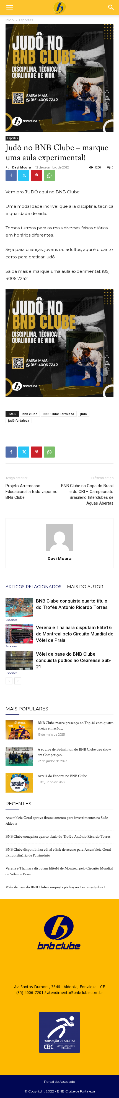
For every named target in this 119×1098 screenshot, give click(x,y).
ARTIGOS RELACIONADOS (33, 586)
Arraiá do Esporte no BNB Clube (62, 775)
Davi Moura (21, 167)
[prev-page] (9, 681)
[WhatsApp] (49, 175)
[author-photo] (59, 550)
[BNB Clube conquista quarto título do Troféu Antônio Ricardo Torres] (19, 607)
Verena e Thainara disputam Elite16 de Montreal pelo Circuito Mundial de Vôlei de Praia (74, 634)
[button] (9, 7)
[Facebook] (11, 175)
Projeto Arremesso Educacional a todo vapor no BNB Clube (32, 491)
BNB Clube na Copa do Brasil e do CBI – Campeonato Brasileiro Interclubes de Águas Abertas (87, 494)
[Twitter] (23, 175)
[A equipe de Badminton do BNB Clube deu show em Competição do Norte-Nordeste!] (19, 756)
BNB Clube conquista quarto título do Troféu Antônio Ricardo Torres (58, 836)
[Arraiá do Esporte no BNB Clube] (19, 783)
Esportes (26, 20)
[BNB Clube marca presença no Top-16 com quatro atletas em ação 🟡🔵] (19, 729)
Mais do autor (85, 586)
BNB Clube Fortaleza (58, 414)
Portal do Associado (59, 1081)
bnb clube (29, 414)
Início (10, 20)
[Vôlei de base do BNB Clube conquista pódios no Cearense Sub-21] (19, 660)
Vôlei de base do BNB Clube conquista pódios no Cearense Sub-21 (74, 660)
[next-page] (17, 681)
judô (83, 414)
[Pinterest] (36, 175)
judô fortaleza (18, 420)
